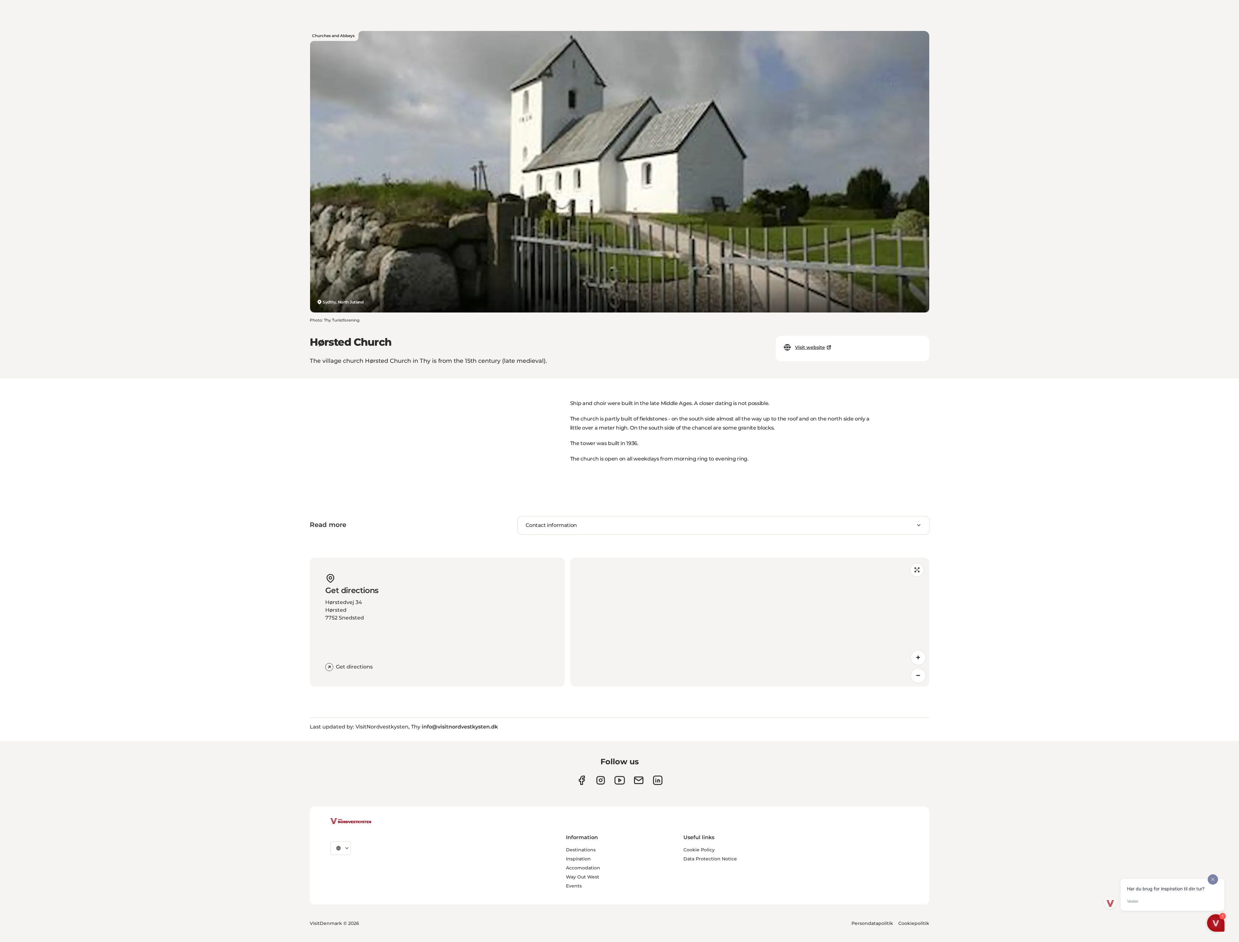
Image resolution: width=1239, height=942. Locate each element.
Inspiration (578, 859)
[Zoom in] (918, 657)
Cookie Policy (699, 850)
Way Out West (582, 877)
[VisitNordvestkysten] (350, 821)
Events (574, 886)
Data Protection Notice (710, 859)
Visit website (810, 347)
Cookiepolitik (913, 923)
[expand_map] (917, 570)
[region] (749, 622)
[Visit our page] (581, 780)
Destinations (581, 850)
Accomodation (583, 868)
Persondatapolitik (872, 923)
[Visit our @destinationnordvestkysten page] (619, 780)
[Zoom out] (918, 675)
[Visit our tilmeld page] (638, 780)
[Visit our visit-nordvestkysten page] (657, 780)
